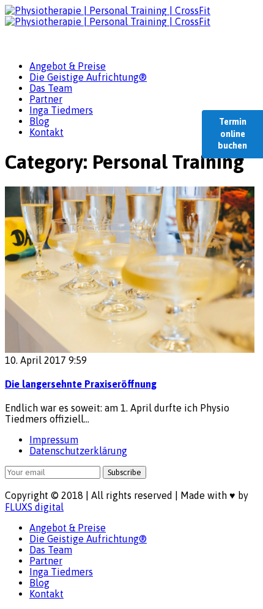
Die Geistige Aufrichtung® (88, 77)
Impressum (53, 439)
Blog (39, 121)
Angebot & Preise (67, 66)
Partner (45, 99)
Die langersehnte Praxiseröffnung (81, 383)
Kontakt (46, 132)
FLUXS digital (34, 506)
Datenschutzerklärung (78, 450)
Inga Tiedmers (61, 110)
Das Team (50, 88)
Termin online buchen (232, 133)
